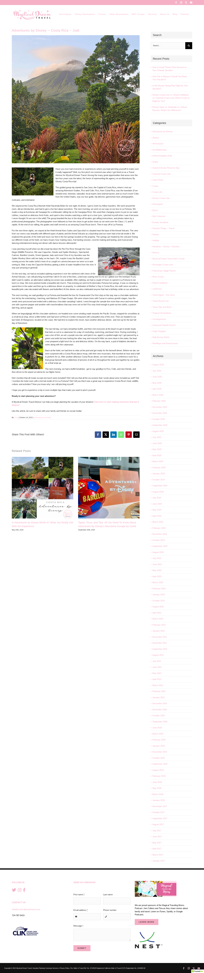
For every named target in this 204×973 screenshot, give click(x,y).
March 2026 (157, 395)
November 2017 (159, 806)
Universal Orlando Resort (163, 325)
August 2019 (158, 770)
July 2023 (156, 558)
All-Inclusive (157, 143)
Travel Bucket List (160, 301)
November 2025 (159, 413)
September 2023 (159, 546)
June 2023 (157, 564)
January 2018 (158, 800)
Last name (108, 894)
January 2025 (158, 473)
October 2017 (158, 812)
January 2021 (158, 697)
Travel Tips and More (161, 307)
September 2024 (159, 485)
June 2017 (157, 836)
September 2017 (159, 818)
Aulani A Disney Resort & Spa (165, 168)
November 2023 (159, 534)
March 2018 (157, 794)
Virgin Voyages (159, 331)
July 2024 (156, 498)
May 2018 (156, 788)
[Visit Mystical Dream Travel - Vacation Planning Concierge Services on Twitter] (14, 890)
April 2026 (156, 389)
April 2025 (156, 455)
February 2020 (159, 740)
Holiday (155, 240)
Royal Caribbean (160, 283)
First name (79, 894)
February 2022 (159, 625)
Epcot (155, 210)
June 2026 (157, 377)
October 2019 (158, 758)
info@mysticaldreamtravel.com (26, 909)
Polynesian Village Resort (164, 271)
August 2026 (158, 364)
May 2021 (156, 673)
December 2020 (159, 703)
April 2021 (156, 679)
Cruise (155, 186)
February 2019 (159, 776)
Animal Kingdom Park (162, 156)
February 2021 (159, 691)
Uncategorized (159, 319)
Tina (15, 417)
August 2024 (158, 492)
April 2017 (156, 848)
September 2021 (159, 649)
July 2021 (156, 661)
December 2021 (159, 637)
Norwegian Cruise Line (162, 264)
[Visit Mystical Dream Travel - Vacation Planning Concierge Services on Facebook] (24, 890)
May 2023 (156, 570)
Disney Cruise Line (161, 198)
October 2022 (158, 600)
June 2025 (157, 443)
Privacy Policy (64, 968)
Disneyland (157, 204)
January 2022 (158, 631)
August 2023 (158, 552)
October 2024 (158, 479)
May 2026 (156, 383)
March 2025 (157, 461)
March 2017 (157, 855)
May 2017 (156, 842)
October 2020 (158, 715)
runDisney (157, 289)
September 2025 (159, 425)
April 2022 (156, 613)
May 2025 (156, 449)
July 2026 (156, 371)
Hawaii (155, 234)
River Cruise (158, 277)
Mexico (155, 252)
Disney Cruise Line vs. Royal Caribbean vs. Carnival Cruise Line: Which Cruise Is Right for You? (171, 98)
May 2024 (156, 510)
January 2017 (158, 861)
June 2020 (157, 727)
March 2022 (157, 619)
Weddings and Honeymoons (165, 343)
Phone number (109, 910)
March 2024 (157, 522)
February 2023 (159, 588)
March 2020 (157, 734)
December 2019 (159, 752)
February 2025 (159, 467)
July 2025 (156, 437)
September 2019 (159, 764)
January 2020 (158, 746)
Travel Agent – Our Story (163, 295)
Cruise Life (157, 192)
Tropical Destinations (161, 313)
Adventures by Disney (42, 417)
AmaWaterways (159, 150)
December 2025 (159, 407)
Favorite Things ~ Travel (163, 228)
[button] (14, 494)
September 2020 (159, 721)
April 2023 (156, 576)
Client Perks (157, 180)
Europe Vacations (160, 222)
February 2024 (159, 528)
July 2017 (156, 830)
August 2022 (158, 606)
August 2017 (158, 824)
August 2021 (158, 655)
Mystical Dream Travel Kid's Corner (168, 258)
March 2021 (157, 685)
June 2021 (157, 667)
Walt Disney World (160, 337)
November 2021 (159, 643)
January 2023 (158, 594)
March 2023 (157, 582)
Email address (80, 910)
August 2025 (158, 431)
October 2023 (158, 540)
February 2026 (159, 401)
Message (78, 926)
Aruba (155, 162)
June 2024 (157, 504)
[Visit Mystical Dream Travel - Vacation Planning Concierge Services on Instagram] (19, 890)
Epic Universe (158, 216)
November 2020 (159, 709)
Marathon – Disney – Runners (166, 246)
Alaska (155, 137)
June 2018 (157, 782)
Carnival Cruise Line (161, 174)
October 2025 (158, 419)
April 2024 (156, 516)
